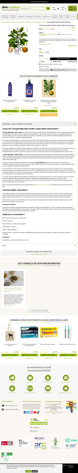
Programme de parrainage (30, 392)
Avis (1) (4, 245)
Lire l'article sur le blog (8, 305)
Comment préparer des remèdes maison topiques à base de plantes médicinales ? (13, 290)
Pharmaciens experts (47, 382)
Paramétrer (34, 471)
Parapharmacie (46, 16)
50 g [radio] (41, 52)
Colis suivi (12, 382)
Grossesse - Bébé (67, 16)
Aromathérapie (29, 16)
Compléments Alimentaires (5, 16)
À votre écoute (30, 382)
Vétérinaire (74, 16)
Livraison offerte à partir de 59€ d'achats (39, 1)
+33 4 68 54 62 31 (53, 410)
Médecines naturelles (13, 16)
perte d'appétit (51, 34)
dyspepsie (45, 34)
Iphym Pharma (46, 29)
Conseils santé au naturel (39, 311)
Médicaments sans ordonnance (66, 392)
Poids (40, 49)
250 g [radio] (47, 52)
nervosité (41, 34)
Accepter (28, 471)
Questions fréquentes (66, 382)
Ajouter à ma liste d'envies (65, 34)
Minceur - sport (61, 16)
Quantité (41, 56)
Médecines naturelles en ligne (17, 22)
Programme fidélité (48, 392)
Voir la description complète (45, 44)
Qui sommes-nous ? (63, 466)
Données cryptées (12, 392)
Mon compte (54, 8)
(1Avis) (73, 30)
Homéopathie (20, 16)
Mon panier (71, 8)
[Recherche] (48, 8)
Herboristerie (28, 22)
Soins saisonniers (54, 16)
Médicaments (37, 16)
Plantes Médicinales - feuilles (39, 22)
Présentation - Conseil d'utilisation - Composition (17, 124)
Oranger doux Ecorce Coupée (42, 185)
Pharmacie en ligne (5, 22)
